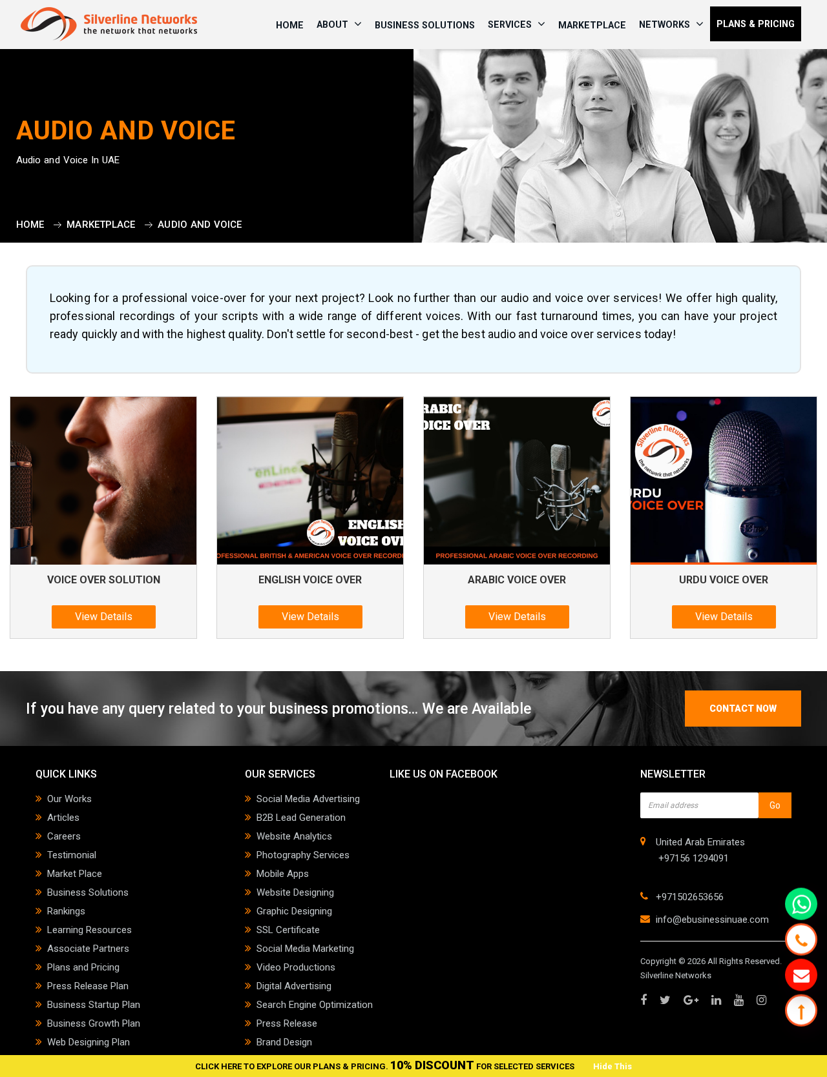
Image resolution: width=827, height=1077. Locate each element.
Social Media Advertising (308, 799)
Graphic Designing (294, 911)
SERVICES (511, 24)
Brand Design (284, 1042)
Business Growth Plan (93, 1023)
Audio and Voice (200, 224)
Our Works (69, 799)
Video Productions (295, 967)
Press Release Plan (88, 986)
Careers (64, 836)
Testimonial (71, 855)
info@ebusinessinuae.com (712, 919)
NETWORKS (666, 24)
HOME (290, 25)
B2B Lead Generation (301, 817)
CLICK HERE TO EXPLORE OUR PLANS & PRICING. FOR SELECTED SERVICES (385, 1066)
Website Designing (295, 892)
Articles (63, 817)
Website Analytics (294, 836)
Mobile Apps (282, 874)
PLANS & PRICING (756, 24)
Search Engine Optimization (314, 1005)
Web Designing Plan (88, 1042)
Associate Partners (88, 948)
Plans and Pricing (83, 967)
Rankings (66, 911)
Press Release (286, 1023)
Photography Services (303, 855)
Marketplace (592, 25)
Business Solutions (425, 25)
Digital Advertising (293, 986)
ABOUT (334, 24)
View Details (103, 616)
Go (774, 805)
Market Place (74, 874)
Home (30, 224)
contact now (743, 708)
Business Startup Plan (93, 1005)
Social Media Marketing (305, 948)
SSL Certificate (288, 930)
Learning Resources (89, 930)
